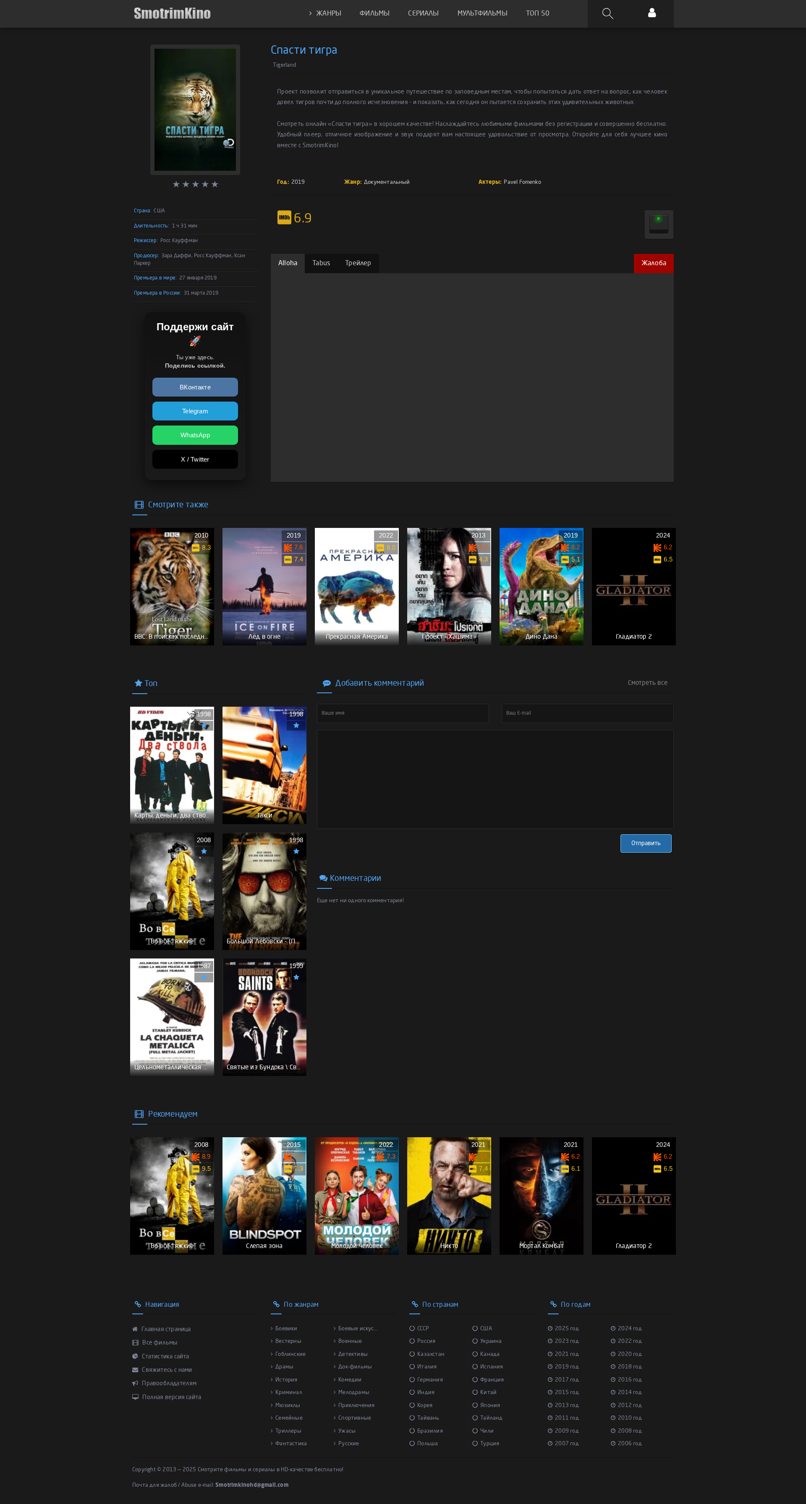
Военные (350, 1341)
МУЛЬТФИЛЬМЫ (483, 13)
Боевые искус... (358, 1329)
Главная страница (165, 1329)
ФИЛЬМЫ (375, 13)
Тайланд (491, 1418)
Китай (488, 1392)
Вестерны (288, 1341)
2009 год (567, 1431)
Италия (427, 1367)
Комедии (349, 1380)
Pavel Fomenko (522, 182)
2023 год (567, 1341)
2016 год (630, 1380)
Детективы (353, 1354)
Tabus (321, 263)
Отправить (646, 843)
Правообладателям (168, 1383)
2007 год (567, 1444)
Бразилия (430, 1431)
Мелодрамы (353, 1392)
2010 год (630, 1418)
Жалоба (653, 263)
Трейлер (358, 263)
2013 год (567, 1405)
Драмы (284, 1367)
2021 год (567, 1354)
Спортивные (354, 1418)
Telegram (195, 411)
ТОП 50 (538, 13)
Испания (491, 1367)
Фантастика (291, 1444)
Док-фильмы (355, 1367)
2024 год (630, 1329)
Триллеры (288, 1431)
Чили (487, 1431)
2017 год (567, 1380)
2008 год (630, 1431)
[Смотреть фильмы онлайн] (172, 13)
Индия (425, 1392)
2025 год (567, 1329)
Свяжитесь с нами (166, 1370)
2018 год (630, 1367)
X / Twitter (195, 459)
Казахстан (431, 1354)
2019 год (567, 1367)
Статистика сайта (165, 1357)
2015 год (567, 1392)
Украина (491, 1341)
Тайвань (428, 1418)
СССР (423, 1329)
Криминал (288, 1392)
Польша (427, 1444)
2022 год (630, 1341)
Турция (489, 1444)
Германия (430, 1380)
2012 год (630, 1405)
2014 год (630, 1392)
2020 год (630, 1354)
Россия (426, 1341)
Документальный (387, 182)
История (286, 1380)
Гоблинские (290, 1354)
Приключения (356, 1405)
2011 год (567, 1418)
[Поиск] (609, 14)
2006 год (630, 1444)
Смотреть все (647, 683)
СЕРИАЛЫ (423, 13)
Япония (490, 1405)
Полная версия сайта (171, 1397)
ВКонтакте (195, 387)
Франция (492, 1380)
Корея (424, 1405)
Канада (490, 1354)
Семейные (289, 1418)
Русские (348, 1444)
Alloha (287, 263)
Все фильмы (159, 1343)
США (486, 1329)
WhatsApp (195, 435)
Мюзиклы (287, 1405)
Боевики (286, 1329)
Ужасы (347, 1431)
